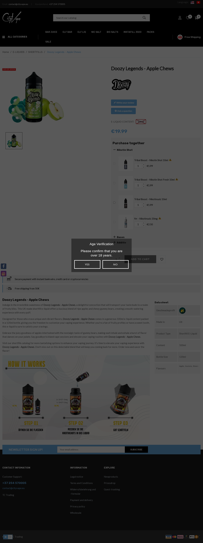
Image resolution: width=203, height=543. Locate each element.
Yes (87, 264)
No (115, 264)
